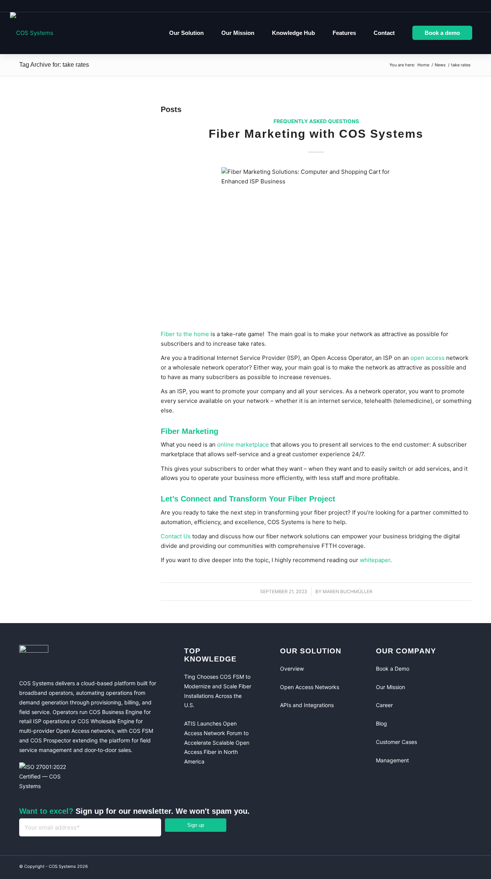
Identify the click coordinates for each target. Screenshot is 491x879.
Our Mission (390, 687)
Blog (381, 723)
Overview (292, 668)
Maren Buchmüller (347, 591)
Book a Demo (392, 668)
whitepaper (375, 560)
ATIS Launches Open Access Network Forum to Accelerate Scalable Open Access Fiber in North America (216, 742)
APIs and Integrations (307, 705)
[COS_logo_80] (31, 33)
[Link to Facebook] (433, 867)
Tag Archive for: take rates (54, 64)
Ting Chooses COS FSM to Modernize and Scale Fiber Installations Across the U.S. (217, 690)
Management (392, 760)
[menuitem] (186, 33)
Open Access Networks (309, 687)
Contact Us (176, 536)
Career (384, 705)
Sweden (466, 6)
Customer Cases (396, 742)
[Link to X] (464, 867)
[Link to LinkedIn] (448, 867)
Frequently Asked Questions (316, 121)
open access (427, 357)
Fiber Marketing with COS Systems (316, 133)
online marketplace (243, 444)
